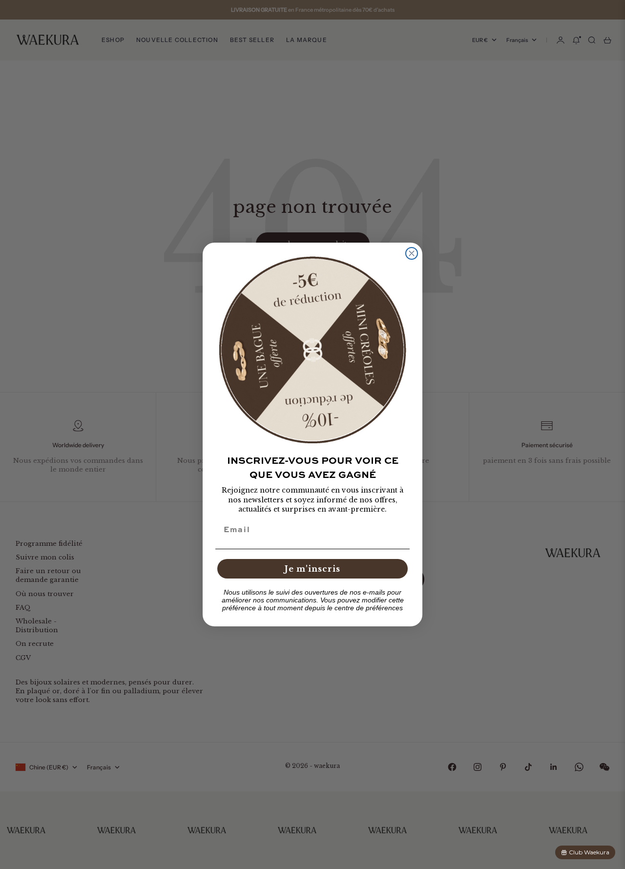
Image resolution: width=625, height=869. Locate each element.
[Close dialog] (411, 253)
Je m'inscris (312, 569)
